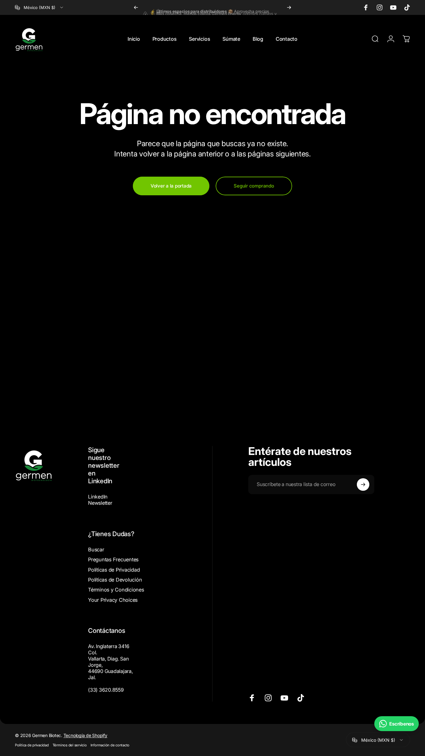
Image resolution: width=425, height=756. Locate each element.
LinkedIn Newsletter (100, 500)
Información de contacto (110, 745)
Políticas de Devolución (115, 580)
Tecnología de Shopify (85, 735)
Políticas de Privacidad (114, 570)
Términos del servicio (70, 745)
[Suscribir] (363, 484)
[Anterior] (136, 7)
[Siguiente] (289, 7)
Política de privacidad (32, 745)
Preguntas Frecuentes (113, 559)
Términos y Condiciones (116, 590)
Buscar (96, 549)
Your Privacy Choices (113, 600)
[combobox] (39, 7)
